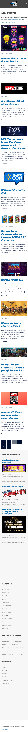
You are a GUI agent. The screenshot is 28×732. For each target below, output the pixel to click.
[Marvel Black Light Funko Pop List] (14, 38)
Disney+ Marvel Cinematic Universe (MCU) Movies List (12, 367)
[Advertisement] (13, 564)
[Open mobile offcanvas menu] (1, 4)
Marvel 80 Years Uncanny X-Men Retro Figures (11, 415)
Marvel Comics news (15, 20)
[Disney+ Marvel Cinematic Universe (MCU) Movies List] (14, 352)
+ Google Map (21, 482)
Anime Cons (5, 589)
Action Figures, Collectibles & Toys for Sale (13, 651)
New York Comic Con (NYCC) (13, 486)
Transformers (5, 602)
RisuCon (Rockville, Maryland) (10, 461)
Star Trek (4, 596)
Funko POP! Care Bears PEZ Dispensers (12, 654)
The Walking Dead (7, 606)
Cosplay (4, 667)
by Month (5, 629)
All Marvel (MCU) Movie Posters (12, 102)
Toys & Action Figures (7, 54)
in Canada (5, 616)
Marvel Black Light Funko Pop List (13, 60)
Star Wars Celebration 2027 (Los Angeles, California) (12, 511)
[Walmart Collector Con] (14, 178)
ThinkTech (5, 677)
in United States (6, 612)
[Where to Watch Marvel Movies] (14, 308)
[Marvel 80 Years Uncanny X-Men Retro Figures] (14, 398)
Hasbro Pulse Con (12, 280)
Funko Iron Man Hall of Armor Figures (12, 641)
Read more (4, 77)
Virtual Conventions (7, 609)
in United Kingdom (7, 619)
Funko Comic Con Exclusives (10, 645)
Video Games (5, 683)
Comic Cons (5, 593)
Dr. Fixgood (5, 670)
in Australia (5, 622)
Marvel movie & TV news (7, 22)
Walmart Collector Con (13, 191)
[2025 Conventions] (14, 4)
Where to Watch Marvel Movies (11, 324)
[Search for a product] (26, 4)
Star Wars (4, 599)
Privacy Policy (5, 729)
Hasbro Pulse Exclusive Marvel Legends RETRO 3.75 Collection (13, 235)
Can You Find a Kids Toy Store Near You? (13, 648)
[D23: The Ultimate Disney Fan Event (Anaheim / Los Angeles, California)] (14, 131)
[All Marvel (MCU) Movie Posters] (14, 88)
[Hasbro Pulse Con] (14, 269)
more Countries (6, 625)
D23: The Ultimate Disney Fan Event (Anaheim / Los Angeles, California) (13, 143)
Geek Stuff (4, 96)
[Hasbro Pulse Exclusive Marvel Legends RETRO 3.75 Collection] (14, 219)
